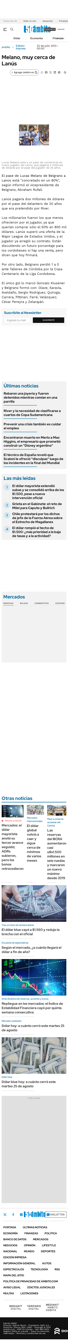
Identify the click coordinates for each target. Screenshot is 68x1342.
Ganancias (47, 21)
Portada (9, 1227)
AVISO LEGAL (12, 1287)
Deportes (48, 1251)
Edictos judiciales (41, 1287)
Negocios (10, 1245)
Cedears (60, 603)
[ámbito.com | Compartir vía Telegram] (59, 72)
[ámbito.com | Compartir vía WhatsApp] (42, 72)
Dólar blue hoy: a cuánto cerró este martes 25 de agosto (29, 1084)
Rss (57, 1269)
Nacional (10, 1251)
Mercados (40, 1239)
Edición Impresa (15, 1257)
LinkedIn (30, 1214)
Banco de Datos (14, 1239)
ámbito (6, 47)
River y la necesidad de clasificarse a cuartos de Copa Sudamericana (32, 413)
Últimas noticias (35, 1227)
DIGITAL (15, 1307)
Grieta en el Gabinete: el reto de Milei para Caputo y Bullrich (37, 506)
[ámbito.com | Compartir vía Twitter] (50, 72)
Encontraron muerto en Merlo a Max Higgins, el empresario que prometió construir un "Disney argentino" (32, 441)
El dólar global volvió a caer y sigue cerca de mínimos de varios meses (34, 843)
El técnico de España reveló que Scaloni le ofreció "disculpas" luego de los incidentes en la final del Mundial (33, 459)
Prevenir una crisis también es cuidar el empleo (32, 426)
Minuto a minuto (13, 820)
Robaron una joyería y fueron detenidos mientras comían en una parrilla (30, 397)
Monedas (8, 603)
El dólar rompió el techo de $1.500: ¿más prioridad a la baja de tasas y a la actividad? (36, 532)
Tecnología (39, 1269)
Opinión (29, 1245)
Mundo (29, 1251)
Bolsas (24, 603)
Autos (46, 1263)
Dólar (17, 38)
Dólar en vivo (29, 21)
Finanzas (58, 38)
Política (51, 1233)
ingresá (61, 29)
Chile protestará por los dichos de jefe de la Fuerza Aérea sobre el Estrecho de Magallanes (37, 518)
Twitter (5, 1214)
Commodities (41, 603)
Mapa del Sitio (13, 1275)
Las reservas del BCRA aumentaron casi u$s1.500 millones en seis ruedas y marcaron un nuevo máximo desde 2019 (56, 854)
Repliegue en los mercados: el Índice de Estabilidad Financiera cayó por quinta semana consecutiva (32, 1007)
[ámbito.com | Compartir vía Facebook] (46, 72)
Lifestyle (49, 1245)
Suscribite (49, 320)
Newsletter (56, 1214)
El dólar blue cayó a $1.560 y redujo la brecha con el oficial (31, 932)
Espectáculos (13, 1269)
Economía (36, 38)
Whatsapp (48, 1214)
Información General (19, 1263)
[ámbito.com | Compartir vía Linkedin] (54, 72)
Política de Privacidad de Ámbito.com (30, 1281)
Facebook (13, 1214)
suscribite (50, 29)
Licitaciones (29, 1293)
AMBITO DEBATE (52, 1307)
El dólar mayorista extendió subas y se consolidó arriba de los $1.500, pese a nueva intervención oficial (38, 492)
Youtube (39, 1214)
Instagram (21, 1214)
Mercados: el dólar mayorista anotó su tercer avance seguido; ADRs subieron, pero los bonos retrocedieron (13, 847)
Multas (8, 1293)
